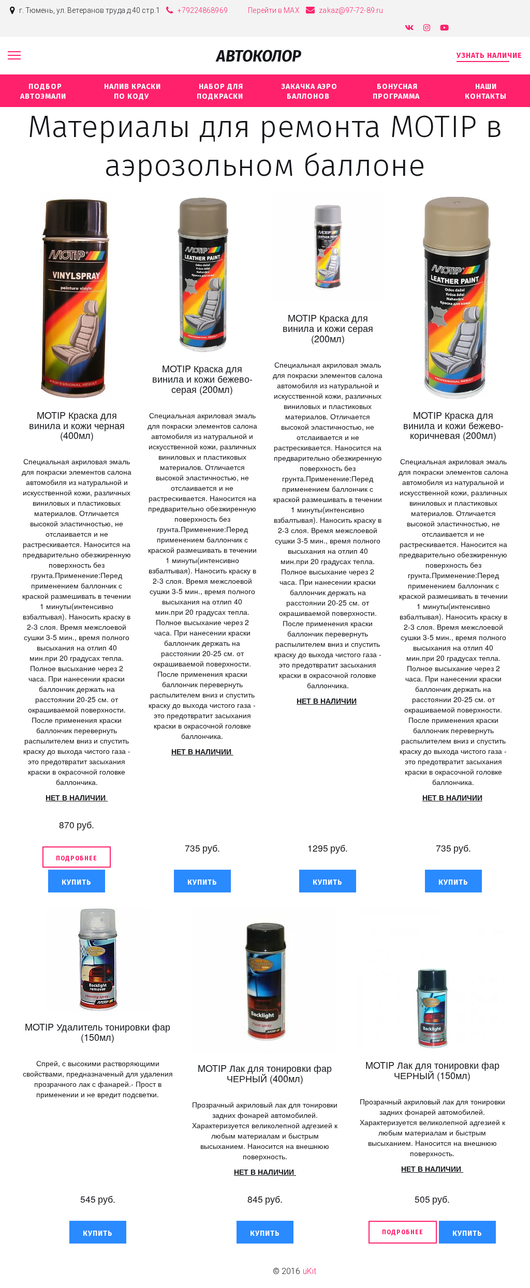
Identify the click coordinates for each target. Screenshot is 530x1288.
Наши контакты (486, 91)
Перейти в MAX (273, 10)
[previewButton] (76, 857)
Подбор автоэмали (44, 91)
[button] (76, 881)
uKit (309, 1271)
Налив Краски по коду (132, 91)
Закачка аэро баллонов (309, 91)
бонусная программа (397, 91)
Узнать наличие (489, 55)
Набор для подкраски (221, 91)
